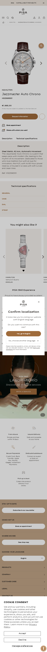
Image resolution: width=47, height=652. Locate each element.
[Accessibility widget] (43, 648)
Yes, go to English (23, 333)
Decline (22, 640)
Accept (22, 633)
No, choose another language (22, 341)
